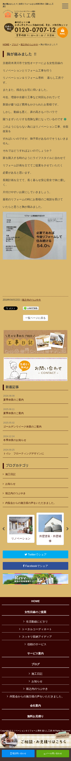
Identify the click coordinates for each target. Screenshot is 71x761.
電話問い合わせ (19, 753)
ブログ (15, 44)
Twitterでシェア (37, 554)
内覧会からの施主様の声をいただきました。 (30, 502)
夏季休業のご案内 (13, 398)
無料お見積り (35, 716)
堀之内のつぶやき (29, 44)
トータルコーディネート (37, 629)
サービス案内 (35, 653)
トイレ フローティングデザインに (23, 452)
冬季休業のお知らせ (14, 438)
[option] (21, 529)
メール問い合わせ (53, 753)
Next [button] (67, 529)
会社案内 (35, 705)
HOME (6, 44)
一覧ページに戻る (35, 317)
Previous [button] (3, 529)
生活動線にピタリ (37, 621)
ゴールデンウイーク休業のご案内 (22, 424)
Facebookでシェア (36, 565)
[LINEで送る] (31, 308)
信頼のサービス (36, 644)
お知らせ (10, 483)
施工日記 (10, 474)
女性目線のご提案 (35, 612)
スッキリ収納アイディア (37, 636)
